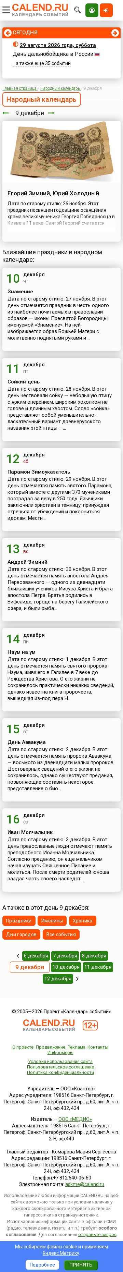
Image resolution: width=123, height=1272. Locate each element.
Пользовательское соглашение (60, 1066)
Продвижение (50, 1047)
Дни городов (21, 934)
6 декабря (36, 956)
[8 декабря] (5, 113)
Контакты (97, 1047)
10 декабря (66, 967)
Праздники (19, 921)
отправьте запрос (97, 1234)
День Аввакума (27, 742)
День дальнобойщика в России (53, 54)
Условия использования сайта (60, 1061)
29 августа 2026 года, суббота (58, 45)
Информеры (60, 1052)
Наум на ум (22, 652)
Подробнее (42, 1265)
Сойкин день (24, 382)
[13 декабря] (77, 978)
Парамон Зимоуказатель (39, 472)
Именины (52, 921)
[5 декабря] (18, 956)
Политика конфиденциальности (60, 1072)
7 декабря (65, 956)
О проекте (22, 1047)
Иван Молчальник (30, 832)
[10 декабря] (51, 113)
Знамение (20, 292)
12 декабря (57, 979)
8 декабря (94, 956)
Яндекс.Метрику (61, 1253)
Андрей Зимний (27, 562)
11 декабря (97, 967)
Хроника (83, 921)
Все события (61, 934)
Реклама (76, 1047)
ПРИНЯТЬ (80, 1265)
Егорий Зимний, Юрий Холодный (53, 193)
